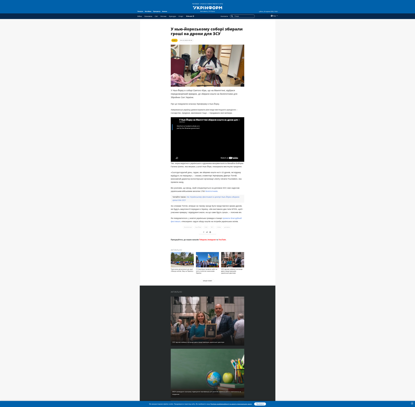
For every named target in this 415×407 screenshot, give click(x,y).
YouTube (222, 240)
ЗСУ (212, 227)
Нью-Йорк (198, 227)
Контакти (224, 16)
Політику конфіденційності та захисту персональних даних (231, 404)
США (206, 227)
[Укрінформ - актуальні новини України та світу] (207, 7)
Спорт (181, 16)
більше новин (207, 280)
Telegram (203, 240)
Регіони (163, 16)
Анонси (164, 11)
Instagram (212, 240)
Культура (172, 16)
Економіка (148, 16)
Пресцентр (156, 11)
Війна (139, 16)
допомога (227, 227)
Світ (156, 16)
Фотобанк (148, 11)
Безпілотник (188, 227)
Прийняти (260, 404)
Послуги (140, 11)
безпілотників (211, 191)
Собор (219, 227)
